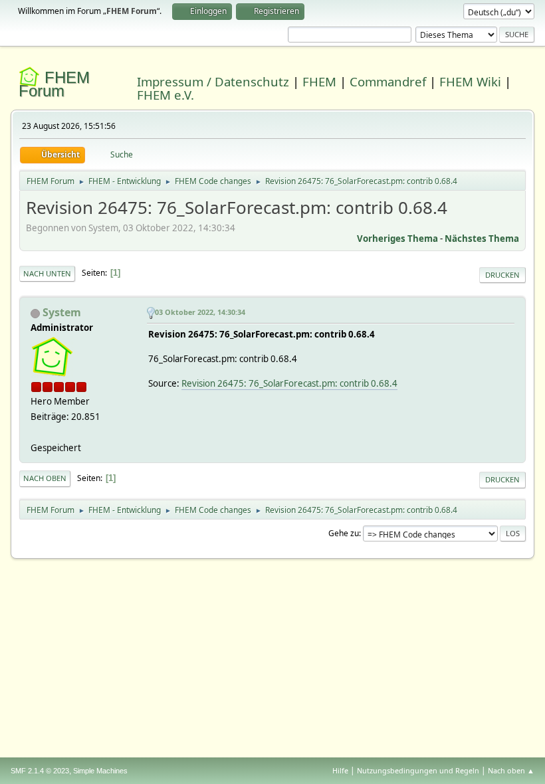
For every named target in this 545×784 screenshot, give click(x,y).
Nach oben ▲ (511, 770)
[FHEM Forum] (36, 432)
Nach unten (47, 273)
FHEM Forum (54, 84)
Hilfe (340, 770)
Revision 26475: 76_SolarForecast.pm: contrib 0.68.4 (289, 383)
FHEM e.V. (165, 94)
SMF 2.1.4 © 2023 (40, 771)
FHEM (319, 81)
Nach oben (44, 478)
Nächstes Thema (482, 239)
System (62, 312)
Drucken (502, 275)
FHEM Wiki (470, 81)
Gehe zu (343, 533)
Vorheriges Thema (397, 239)
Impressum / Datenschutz (213, 81)
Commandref (388, 81)
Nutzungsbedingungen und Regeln (418, 770)
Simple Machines (100, 771)
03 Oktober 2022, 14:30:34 (200, 312)
